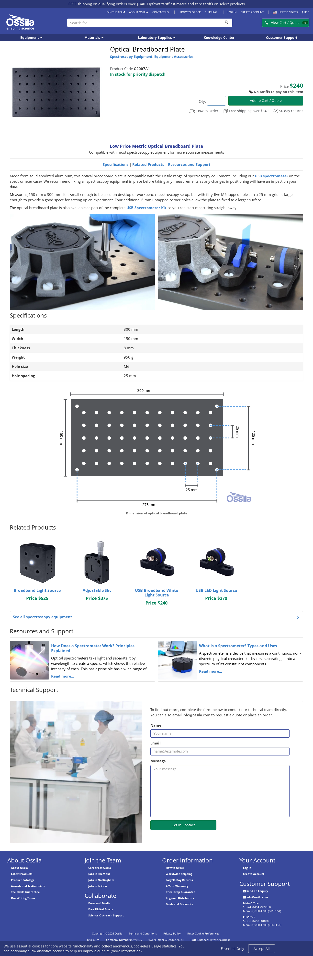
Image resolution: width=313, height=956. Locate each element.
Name (155, 725)
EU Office (249, 917)
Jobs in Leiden (97, 886)
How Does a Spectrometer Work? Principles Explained (92, 648)
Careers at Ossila (99, 868)
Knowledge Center (219, 37)
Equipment (30, 37)
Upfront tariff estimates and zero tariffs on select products (196, 3)
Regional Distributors (180, 898)
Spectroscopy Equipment (131, 56)
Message (158, 761)
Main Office (251, 903)
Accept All (262, 948)
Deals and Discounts (179, 904)
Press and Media (99, 903)
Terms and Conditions (143, 933)
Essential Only (232, 948)
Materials (92, 37)
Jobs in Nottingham (101, 880)
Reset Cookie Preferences (203, 933)
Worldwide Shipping (179, 874)
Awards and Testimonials (28, 886)
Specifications (115, 164)
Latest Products (21, 874)
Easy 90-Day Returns (179, 880)
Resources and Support (189, 164)
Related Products (148, 164)
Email (155, 743)
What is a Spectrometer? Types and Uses (238, 645)
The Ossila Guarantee (25, 892)
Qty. (202, 101)
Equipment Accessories (173, 56)
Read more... (62, 676)
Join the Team (115, 12)
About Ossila (138, 12)
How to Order (190, 12)
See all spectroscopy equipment (42, 616)
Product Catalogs (22, 880)
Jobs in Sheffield (99, 874)
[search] (226, 23)
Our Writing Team (23, 898)
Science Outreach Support (106, 915)
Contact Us (160, 12)
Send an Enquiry (257, 891)
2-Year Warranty (177, 886)
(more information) (126, 951)
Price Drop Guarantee (180, 892)
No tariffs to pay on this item (278, 91)
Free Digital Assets (100, 909)
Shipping (211, 12)
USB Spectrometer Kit (147, 207)
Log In (231, 12)
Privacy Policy (172, 933)
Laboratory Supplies (155, 37)
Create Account (252, 12)
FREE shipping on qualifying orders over (106, 3)
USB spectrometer (271, 176)
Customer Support (281, 37)
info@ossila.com (257, 897)
